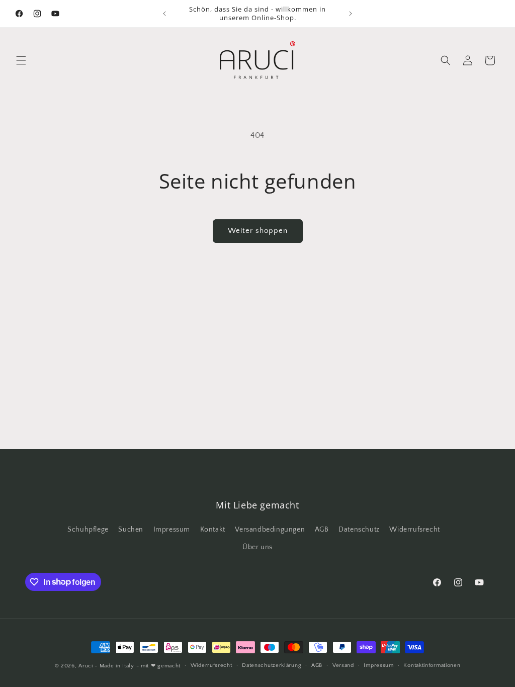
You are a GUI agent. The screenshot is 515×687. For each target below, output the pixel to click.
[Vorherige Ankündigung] (164, 13)
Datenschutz (359, 530)
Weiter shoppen (258, 230)
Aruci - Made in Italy (106, 666)
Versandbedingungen (270, 530)
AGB (322, 530)
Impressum (171, 530)
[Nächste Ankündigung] (350, 13)
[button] (21, 60)
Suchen (130, 530)
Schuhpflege (88, 530)
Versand (343, 665)
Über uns (257, 547)
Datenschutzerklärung (271, 665)
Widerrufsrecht (414, 530)
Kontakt (212, 530)
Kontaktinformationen (431, 665)
